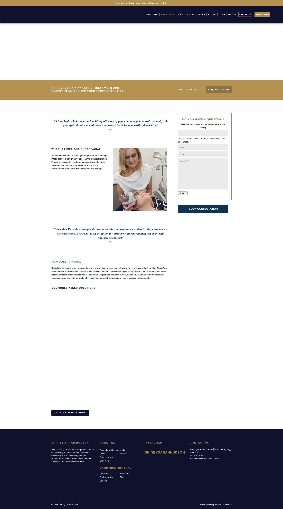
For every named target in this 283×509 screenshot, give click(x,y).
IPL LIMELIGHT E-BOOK (70, 412)
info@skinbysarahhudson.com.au (205, 458)
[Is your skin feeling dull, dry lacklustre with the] (151, 460)
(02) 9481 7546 (197, 455)
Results (123, 454)
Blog (122, 477)
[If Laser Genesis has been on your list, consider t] (179, 460)
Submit (182, 193)
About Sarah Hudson (109, 450)
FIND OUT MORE (188, 90)
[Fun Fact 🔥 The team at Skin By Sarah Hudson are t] (179, 468)
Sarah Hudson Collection (106, 459)
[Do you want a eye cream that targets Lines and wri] (165, 468)
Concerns (104, 474)
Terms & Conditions (223, 505)
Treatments (125, 474)
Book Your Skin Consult (106, 479)
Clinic (102, 454)
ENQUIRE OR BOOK (218, 90)
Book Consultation (203, 208)
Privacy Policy (206, 505)
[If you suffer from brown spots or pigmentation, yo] (151, 468)
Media (122, 450)
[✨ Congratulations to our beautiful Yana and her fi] (165, 460)
